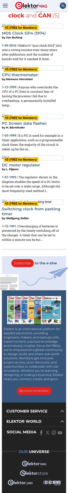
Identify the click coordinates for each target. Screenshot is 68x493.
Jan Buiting (14, 37)
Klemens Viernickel (19, 79)
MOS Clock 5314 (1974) (24, 33)
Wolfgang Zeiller (17, 218)
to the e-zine (35, 263)
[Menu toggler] (5, 5)
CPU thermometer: (20, 75)
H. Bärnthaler (15, 127)
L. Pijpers (12, 169)
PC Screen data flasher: (24, 123)
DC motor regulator (21, 165)
